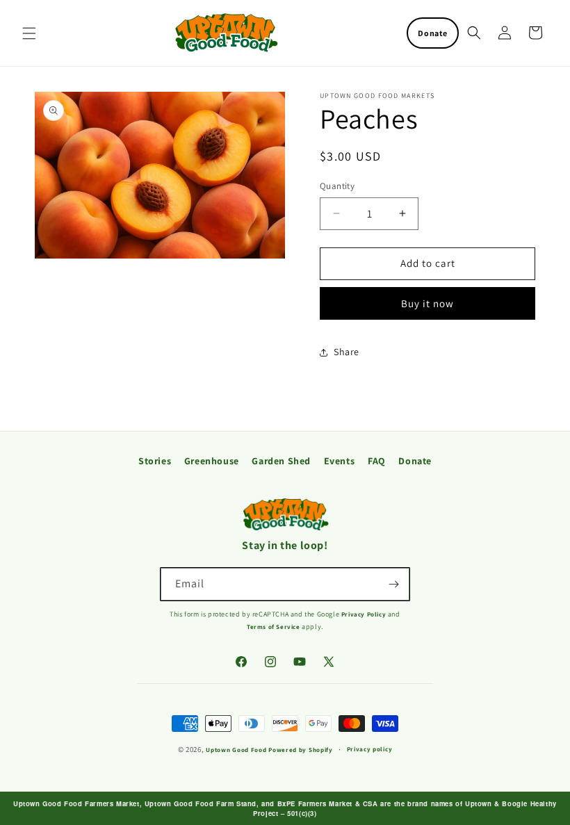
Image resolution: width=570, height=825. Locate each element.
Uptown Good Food (236, 750)
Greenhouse (211, 461)
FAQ (377, 461)
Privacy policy (370, 749)
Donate (433, 33)
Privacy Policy (364, 614)
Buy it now (427, 303)
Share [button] (346, 351)
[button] (29, 33)
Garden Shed (281, 461)
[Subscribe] (393, 584)
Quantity (337, 186)
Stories (154, 461)
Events (339, 461)
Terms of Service (274, 627)
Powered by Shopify (300, 750)
